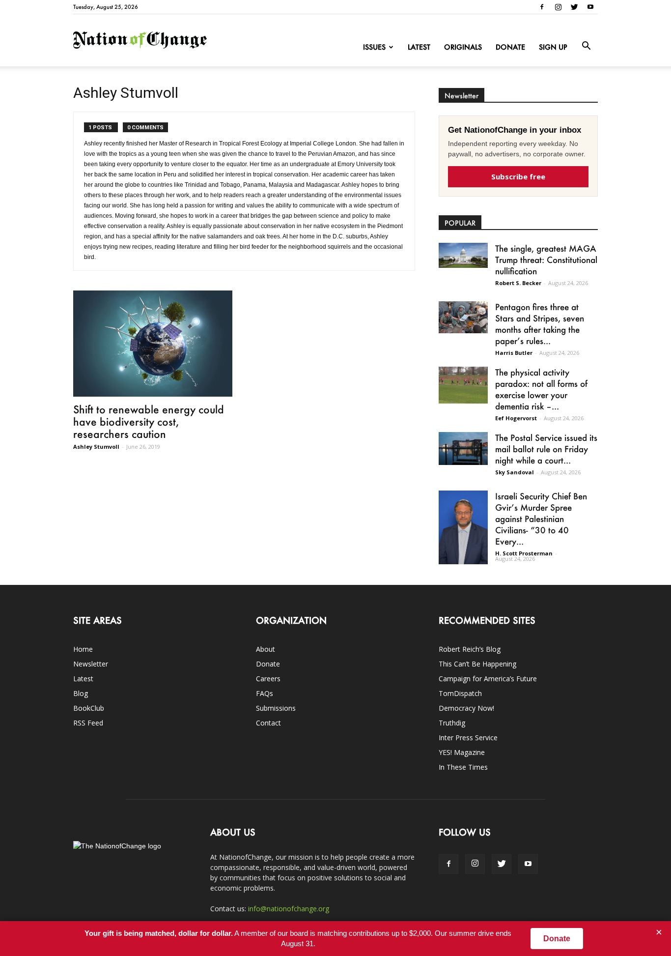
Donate (510, 47)
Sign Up (553, 47)
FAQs (264, 693)
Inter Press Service (468, 737)
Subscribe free (518, 176)
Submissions (276, 708)
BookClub (88, 708)
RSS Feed (88, 722)
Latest (419, 47)
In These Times (463, 767)
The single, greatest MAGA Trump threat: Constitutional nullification (546, 259)
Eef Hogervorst (516, 418)
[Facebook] (541, 7)
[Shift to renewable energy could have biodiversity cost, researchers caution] (152, 343)
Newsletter (90, 663)
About (265, 649)
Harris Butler (513, 352)
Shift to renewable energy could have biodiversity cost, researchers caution (148, 421)
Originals (463, 47)
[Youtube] (590, 7)
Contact (268, 722)
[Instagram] (558, 7)
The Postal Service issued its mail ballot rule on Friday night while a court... (546, 448)
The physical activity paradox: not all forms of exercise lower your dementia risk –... (541, 389)
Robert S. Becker (518, 283)
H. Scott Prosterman (524, 553)
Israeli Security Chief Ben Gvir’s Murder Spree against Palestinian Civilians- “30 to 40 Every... (541, 519)
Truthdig (452, 722)
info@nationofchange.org (288, 908)
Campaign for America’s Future (488, 678)
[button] (586, 46)
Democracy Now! (466, 708)
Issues (374, 47)
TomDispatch (460, 693)
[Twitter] (574, 7)
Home (83, 649)
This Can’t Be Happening (477, 663)
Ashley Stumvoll (96, 446)
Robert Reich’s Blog (470, 649)
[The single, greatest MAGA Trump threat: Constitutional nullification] (463, 255)
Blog (80, 693)
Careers (268, 678)
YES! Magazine (462, 752)
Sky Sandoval (514, 472)
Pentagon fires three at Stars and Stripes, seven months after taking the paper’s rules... (539, 323)
